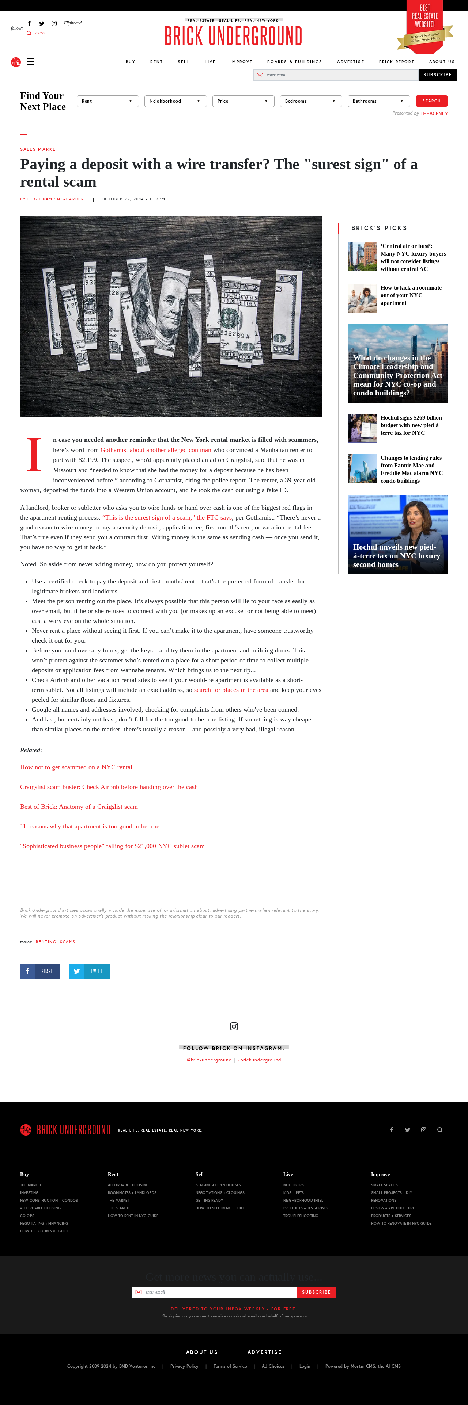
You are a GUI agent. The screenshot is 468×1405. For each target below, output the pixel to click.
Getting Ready (209, 1200)
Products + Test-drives (305, 1208)
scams (68, 941)
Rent (156, 61)
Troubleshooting (300, 1215)
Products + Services (391, 1215)
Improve (241, 61)
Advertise (350, 61)
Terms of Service (230, 1366)
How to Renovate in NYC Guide (401, 1223)
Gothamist (114, 449)
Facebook (29, 23)
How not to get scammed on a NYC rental (76, 767)
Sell (184, 61)
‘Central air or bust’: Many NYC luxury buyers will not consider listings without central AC (413, 257)
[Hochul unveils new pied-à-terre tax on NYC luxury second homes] (398, 534)
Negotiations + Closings (220, 1192)
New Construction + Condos (49, 1200)
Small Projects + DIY (391, 1192)
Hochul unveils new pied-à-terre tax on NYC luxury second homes (397, 556)
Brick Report (397, 61)
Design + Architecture (393, 1208)
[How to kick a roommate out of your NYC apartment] (362, 298)
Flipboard (73, 23)
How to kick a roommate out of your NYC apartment (411, 295)
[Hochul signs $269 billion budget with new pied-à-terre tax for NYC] (362, 428)
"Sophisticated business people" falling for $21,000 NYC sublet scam (112, 846)
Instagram (54, 23)
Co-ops (27, 1215)
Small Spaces (384, 1185)
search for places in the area (231, 689)
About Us (442, 61)
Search (431, 100)
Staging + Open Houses (218, 1185)
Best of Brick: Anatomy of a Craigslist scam (79, 806)
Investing (29, 1192)
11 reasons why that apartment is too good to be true (89, 826)
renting (46, 941)
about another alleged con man (169, 449)
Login (304, 1366)
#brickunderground (259, 1060)
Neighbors (293, 1185)
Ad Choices (273, 1366)
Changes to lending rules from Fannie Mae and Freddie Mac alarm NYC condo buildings (412, 469)
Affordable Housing (40, 1208)
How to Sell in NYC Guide (220, 1208)
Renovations (384, 1200)
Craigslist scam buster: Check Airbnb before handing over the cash (109, 786)
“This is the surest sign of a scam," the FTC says (167, 517)
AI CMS (393, 1366)
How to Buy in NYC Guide (44, 1231)
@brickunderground (209, 1060)
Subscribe (316, 1292)
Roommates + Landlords (132, 1192)
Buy (131, 61)
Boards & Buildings (294, 61)
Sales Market (39, 149)
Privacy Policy (184, 1366)
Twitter (41, 23)
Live (210, 61)
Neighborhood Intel (303, 1200)
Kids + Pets (293, 1192)
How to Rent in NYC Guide (133, 1215)
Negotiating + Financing (44, 1223)
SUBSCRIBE (437, 75)
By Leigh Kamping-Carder (52, 199)
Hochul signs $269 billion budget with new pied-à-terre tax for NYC (411, 425)
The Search (118, 1208)
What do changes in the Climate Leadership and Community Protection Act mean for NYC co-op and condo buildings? (397, 375)
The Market (30, 1185)
